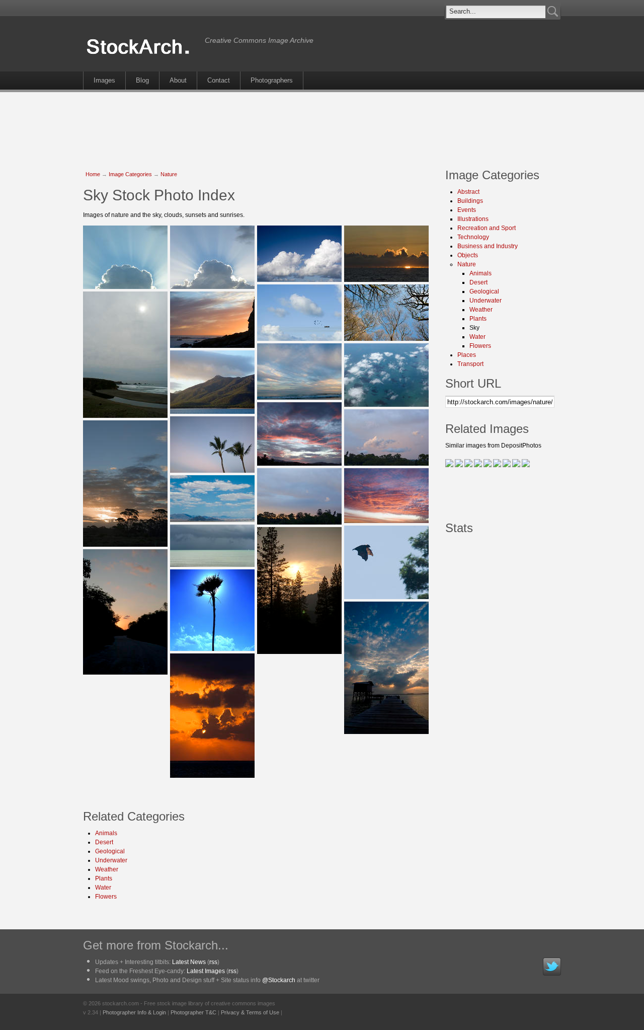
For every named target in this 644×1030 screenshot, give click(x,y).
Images (104, 80)
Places (466, 354)
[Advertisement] (322, 125)
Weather (106, 869)
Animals (106, 833)
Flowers (106, 896)
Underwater (111, 860)
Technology (473, 237)
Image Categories (130, 174)
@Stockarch (278, 980)
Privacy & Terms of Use (250, 1012)
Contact (218, 80)
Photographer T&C (193, 1012)
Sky (474, 327)
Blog (142, 80)
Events (466, 209)
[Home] (141, 54)
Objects (467, 255)
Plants (103, 878)
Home (93, 174)
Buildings (470, 200)
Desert (104, 842)
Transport (470, 363)
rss (213, 962)
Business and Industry (487, 246)
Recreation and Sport (486, 228)
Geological (110, 851)
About (178, 80)
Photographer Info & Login (134, 1012)
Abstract (468, 191)
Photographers (272, 80)
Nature (168, 174)
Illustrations (473, 219)
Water (103, 887)
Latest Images (206, 971)
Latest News (189, 962)
